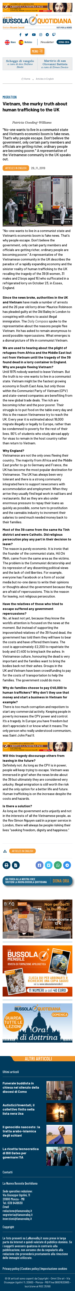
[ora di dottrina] (37, 1023)
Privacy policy (11, 1268)
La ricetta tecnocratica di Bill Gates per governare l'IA (21, 1153)
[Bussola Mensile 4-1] (37, 919)
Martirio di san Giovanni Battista (55, 62)
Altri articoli (38, 1058)
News (13, 42)
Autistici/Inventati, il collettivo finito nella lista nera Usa (19, 1109)
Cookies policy (30, 1268)
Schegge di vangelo (20, 61)
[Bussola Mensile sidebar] (37, 971)
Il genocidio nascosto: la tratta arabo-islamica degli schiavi (21, 1131)
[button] (37, 51)
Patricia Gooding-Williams (31, 122)
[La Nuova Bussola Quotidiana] (37, 21)
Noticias (28, 42)
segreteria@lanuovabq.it (18, 1215)
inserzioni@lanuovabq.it (17, 1219)
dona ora (64, 42)
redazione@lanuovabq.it (17, 1211)
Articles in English (45, 78)
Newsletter (47, 42)
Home (27, 78)
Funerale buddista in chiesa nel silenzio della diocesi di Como (21, 1087)
